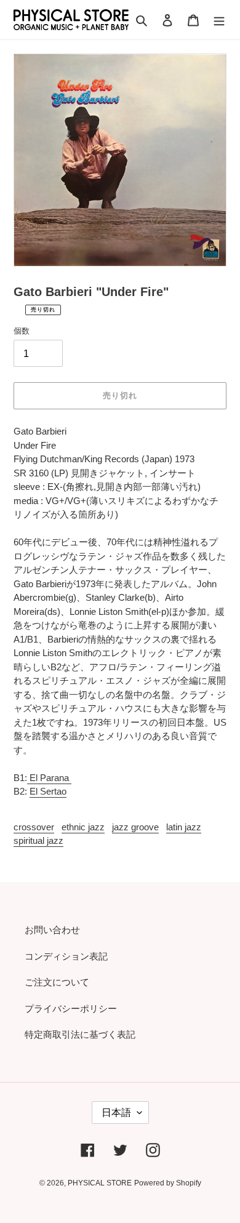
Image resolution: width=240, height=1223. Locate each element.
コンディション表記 (66, 956)
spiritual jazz (38, 840)
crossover (34, 827)
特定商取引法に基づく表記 (80, 1034)
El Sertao (48, 791)
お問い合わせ (52, 929)
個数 (22, 330)
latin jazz (183, 827)
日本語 (116, 1112)
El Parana (49, 777)
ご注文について (57, 982)
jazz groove (135, 827)
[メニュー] (219, 20)
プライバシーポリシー (71, 1008)
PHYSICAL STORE (100, 1183)
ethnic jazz (83, 827)
